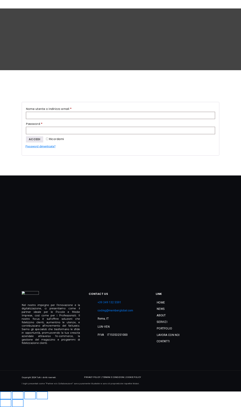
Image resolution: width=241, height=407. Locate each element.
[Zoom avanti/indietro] (5, 395)
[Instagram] (207, 382)
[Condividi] (30, 395)
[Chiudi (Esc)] (42, 395)
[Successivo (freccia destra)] (17, 403)
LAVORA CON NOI (168, 335)
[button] (186, 309)
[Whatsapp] (215, 382)
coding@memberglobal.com (115, 310)
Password (41, 123)
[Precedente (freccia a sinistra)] (5, 403)
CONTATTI (163, 341)
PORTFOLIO (164, 328)
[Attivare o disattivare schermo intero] (17, 395)
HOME (161, 302)
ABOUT (161, 315)
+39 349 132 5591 (109, 302)
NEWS (161, 309)
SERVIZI (162, 322)
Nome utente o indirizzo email (55, 108)
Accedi (34, 139)
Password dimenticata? (40, 146)
